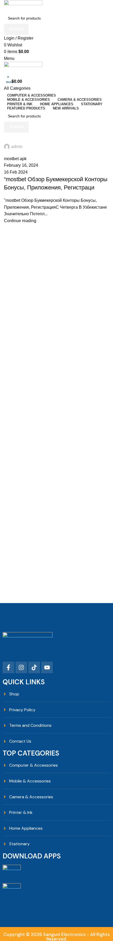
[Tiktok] (34, 667)
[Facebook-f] (8, 667)
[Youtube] (47, 667)
